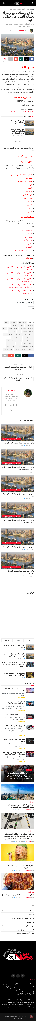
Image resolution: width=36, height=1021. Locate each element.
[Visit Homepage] (18, 3)
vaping (25, 331)
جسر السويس (27, 198)
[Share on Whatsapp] (21, 59)
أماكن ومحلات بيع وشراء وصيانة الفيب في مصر (18, 122)
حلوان (30, 208)
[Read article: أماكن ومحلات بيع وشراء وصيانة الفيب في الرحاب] (18, 536)
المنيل (30, 211)
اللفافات (25, 343)
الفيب (19, 340)
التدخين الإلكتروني (9, 334)
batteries (13, 322)
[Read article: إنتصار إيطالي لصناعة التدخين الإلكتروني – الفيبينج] (18, 881)
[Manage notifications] (31, 1016)
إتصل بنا (31, 1007)
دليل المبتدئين (30, 922)
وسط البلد (28, 191)
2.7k (10, 778)
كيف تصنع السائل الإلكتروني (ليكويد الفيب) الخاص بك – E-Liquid (14, 674)
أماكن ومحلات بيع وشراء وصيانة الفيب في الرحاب (18, 546)
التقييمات (31, 914)
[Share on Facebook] (31, 59)
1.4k (13, 897)
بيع (7, 343)
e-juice (21, 325)
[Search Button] (4, 3)
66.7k (22, 525)
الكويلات (31, 343)
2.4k (13, 870)
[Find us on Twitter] (18, 976)
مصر (11, 349)
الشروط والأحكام (22, 1007)
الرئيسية (32, 9)
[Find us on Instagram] (13, 976)
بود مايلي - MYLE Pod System (15, 715)
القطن (8, 340)
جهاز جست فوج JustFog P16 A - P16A (14, 689)
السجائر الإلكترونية (28, 337)
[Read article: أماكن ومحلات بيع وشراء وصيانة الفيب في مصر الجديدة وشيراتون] (18, 510)
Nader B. (21, 31)
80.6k (12, 125)
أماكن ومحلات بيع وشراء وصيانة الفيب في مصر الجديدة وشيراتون (18, 521)
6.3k (22, 576)
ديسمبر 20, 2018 (20, 841)
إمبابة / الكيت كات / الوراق (23, 250)
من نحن (14, 1004)
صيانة (13, 346)
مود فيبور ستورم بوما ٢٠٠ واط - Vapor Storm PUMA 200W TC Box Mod (13, 753)
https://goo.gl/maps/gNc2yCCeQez (22, 112)
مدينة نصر (29, 178)
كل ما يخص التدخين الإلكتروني (25, 930)
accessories (22, 322)
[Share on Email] (16, 59)
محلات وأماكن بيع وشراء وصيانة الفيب (19, 9)
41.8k (22, 498)
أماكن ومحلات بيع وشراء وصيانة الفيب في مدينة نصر (18, 494)
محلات (24, 349)
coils (6, 322)
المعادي (29, 205)
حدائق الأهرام (27, 240)
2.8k (13, 841)
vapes (31, 331)
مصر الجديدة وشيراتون (24, 181)
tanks (4, 328)
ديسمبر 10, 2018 (20, 897)
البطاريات (30, 334)
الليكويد (18, 343)
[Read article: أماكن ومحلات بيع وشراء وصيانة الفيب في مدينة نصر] (18, 483)
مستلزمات (17, 349)
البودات (24, 334)
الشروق (29, 188)
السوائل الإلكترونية (16, 337)
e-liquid (14, 325)
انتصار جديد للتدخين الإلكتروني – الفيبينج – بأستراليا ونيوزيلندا (20, 866)
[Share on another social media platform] (10, 59)
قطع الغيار (30, 349)
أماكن (19, 331)
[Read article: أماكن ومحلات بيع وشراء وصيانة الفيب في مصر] (30, 123)
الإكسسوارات (12, 331)
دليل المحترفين (30, 926)
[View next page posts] (16, 582)
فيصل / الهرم (28, 237)
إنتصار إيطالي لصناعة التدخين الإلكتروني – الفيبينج (18, 894)
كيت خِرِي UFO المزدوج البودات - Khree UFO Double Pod (15, 703)
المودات (12, 343)
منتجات (6, 349)
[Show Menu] (33, 3)
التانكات (18, 334)
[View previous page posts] (19, 582)
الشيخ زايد (29, 247)
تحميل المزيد (18, 141)
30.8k (12, 135)
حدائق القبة (25, 346)
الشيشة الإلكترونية (28, 340)
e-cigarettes (29, 325)
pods (10, 328)
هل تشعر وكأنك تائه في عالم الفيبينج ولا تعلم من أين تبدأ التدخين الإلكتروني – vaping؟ (13, 664)
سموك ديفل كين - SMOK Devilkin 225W (14, 740)
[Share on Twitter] (26, 59)
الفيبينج (14, 340)
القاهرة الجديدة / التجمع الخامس (21, 174)
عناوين (8, 346)
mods (16, 328)
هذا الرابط (29, 258)
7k (23, 549)
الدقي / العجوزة (27, 230)
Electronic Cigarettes (26, 328)
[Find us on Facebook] (23, 976)
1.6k (13, 809)
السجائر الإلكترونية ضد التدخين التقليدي (23, 918)
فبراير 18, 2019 (20, 809)
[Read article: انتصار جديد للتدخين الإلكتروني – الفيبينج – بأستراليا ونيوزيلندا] (18, 852)
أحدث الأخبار (29, 770)
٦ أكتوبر (29, 243)
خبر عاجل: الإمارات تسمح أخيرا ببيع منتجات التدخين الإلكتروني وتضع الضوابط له (20, 806)
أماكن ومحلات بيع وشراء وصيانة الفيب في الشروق (20, 572)
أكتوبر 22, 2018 (10, 31)
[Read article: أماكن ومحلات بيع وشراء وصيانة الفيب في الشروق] (18, 560)
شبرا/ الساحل (27, 195)
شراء (19, 346)
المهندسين (28, 233)
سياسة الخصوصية (11, 1007)
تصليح (31, 346)
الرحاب (29, 184)
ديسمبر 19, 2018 (20, 870)
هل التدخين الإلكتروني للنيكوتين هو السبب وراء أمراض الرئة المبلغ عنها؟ (19, 774)
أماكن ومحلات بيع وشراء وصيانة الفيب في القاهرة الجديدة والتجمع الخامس (18, 131)
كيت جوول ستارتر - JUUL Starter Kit (13, 726)
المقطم (29, 201)
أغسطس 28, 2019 (18, 778)
